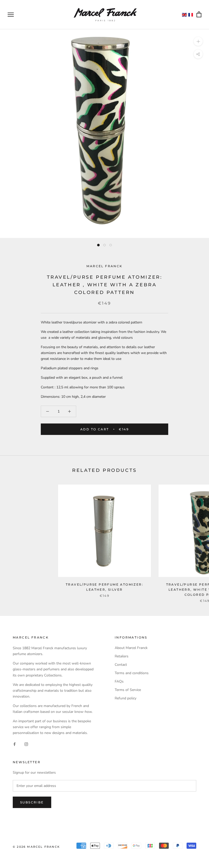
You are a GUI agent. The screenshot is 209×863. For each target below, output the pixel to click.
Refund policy (125, 698)
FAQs (119, 681)
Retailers (121, 656)
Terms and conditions (132, 673)
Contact (121, 664)
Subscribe (32, 802)
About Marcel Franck (131, 647)
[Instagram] (26, 744)
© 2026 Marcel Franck (36, 846)
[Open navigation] (11, 14)
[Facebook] (14, 744)
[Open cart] (199, 15)
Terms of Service (128, 689)
